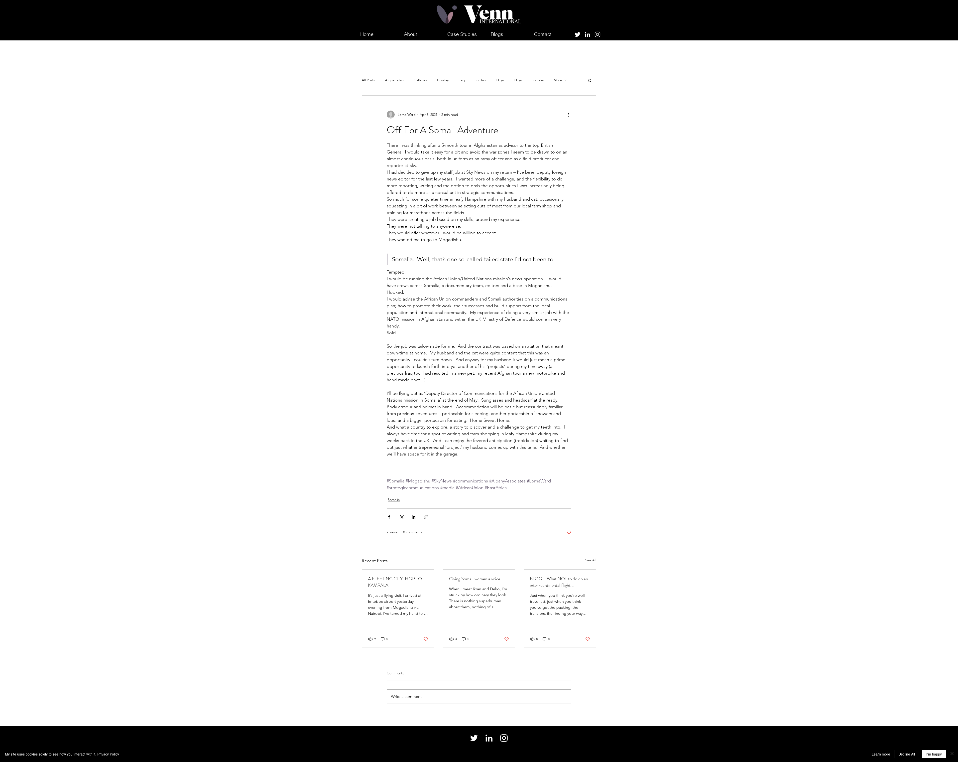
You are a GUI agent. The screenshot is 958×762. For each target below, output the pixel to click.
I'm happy (934, 754)
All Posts (368, 80)
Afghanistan (394, 80)
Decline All (906, 754)
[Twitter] (577, 34)
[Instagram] (597, 34)
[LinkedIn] (587, 34)
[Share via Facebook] (389, 516)
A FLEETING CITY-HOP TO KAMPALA (395, 582)
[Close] (952, 754)
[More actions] (568, 115)
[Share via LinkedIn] (413, 516)
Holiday (443, 80)
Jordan (480, 80)
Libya (500, 80)
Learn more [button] (881, 754)
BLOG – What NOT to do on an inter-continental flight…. (559, 582)
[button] (590, 80)
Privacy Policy (108, 754)
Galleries (420, 80)
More (558, 80)
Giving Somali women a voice (474, 579)
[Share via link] (425, 516)
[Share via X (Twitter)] (401, 516)
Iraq (462, 80)
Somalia (538, 80)
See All (590, 560)
